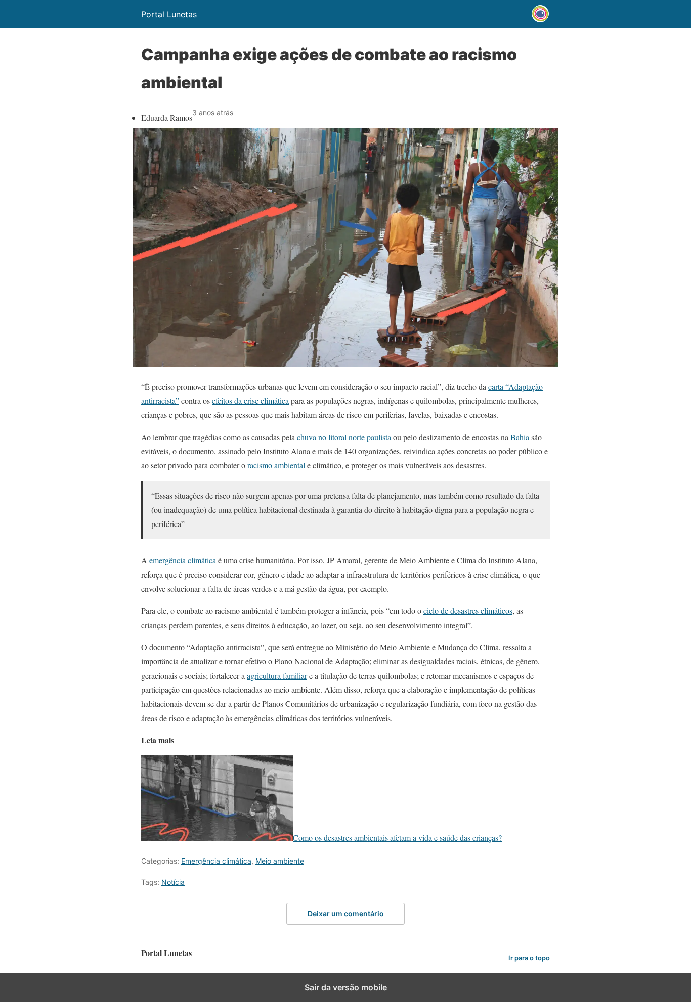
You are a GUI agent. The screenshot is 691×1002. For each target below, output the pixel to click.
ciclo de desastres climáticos (467, 610)
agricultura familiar (277, 675)
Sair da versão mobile (346, 987)
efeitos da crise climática (250, 400)
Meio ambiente (279, 860)
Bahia (519, 437)
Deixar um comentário (346, 913)
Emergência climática (216, 860)
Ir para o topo (529, 958)
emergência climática (182, 560)
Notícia (173, 882)
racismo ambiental (276, 465)
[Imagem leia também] (217, 837)
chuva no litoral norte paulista (344, 437)
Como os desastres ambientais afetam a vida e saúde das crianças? (397, 837)
